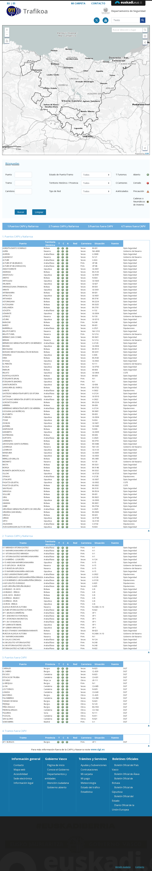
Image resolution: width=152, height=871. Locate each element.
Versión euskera (122, 867)
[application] (76, 90)
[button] (7, 30)
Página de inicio (56, 765)
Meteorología (88, 783)
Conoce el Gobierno (58, 769)
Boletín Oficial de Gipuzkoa (122, 789)
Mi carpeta (78, 3)
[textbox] (127, 30)
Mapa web (19, 769)
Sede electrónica (23, 778)
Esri (147, 154)
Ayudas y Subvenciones (94, 765)
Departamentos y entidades (56, 776)
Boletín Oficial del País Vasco (125, 767)
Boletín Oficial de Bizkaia (122, 781)
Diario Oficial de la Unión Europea (123, 807)
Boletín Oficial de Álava (126, 774)
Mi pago (85, 778)
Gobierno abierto (56, 787)
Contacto (98, 3)
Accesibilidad (21, 774)
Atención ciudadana (58, 783)
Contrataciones (89, 769)
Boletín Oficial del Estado (122, 798)
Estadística (86, 791)
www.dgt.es (98, 749)
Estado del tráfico (90, 787)
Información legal (23, 783)
